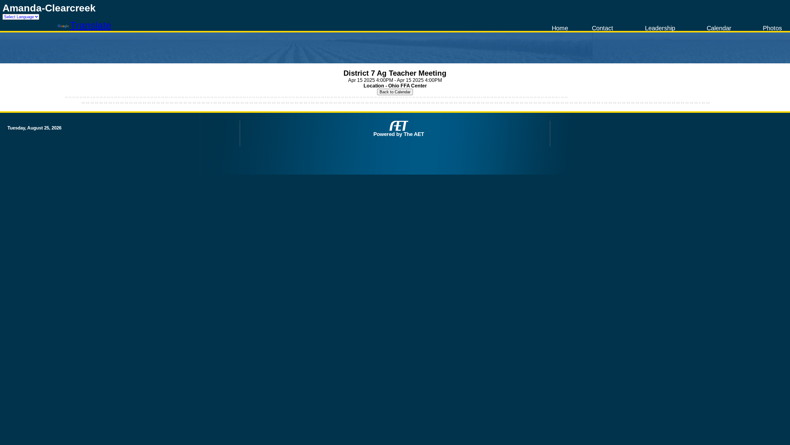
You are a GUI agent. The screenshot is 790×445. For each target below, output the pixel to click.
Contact (602, 28)
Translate (90, 25)
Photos (772, 28)
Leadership (660, 28)
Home (560, 28)
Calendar (719, 28)
